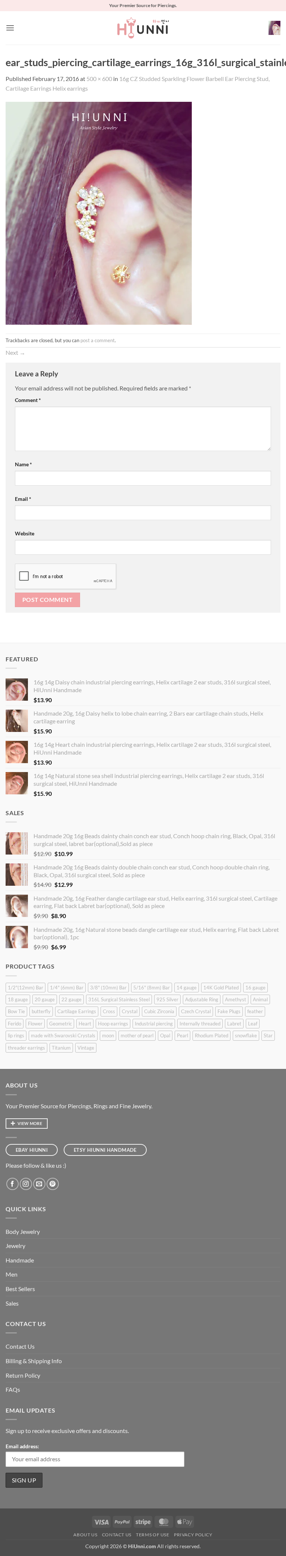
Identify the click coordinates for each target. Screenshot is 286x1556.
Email (23, 499)
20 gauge (45, 999)
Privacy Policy (193, 1534)
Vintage (85, 1048)
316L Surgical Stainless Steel (119, 999)
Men (12, 1274)
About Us (85, 1534)
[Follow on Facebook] (12, 1184)
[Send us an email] (39, 1184)
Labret (234, 1024)
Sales (12, 1303)
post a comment (97, 340)
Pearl (182, 1035)
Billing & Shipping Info (34, 1360)
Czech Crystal (196, 1011)
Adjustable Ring (201, 999)
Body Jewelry (23, 1231)
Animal (260, 999)
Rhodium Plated (211, 1035)
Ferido (14, 1024)
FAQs (13, 1389)
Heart (85, 1024)
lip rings (16, 1035)
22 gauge (71, 999)
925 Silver (167, 999)
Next (15, 352)
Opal (165, 1035)
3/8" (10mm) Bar (108, 988)
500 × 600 (99, 78)
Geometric (60, 1024)
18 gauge (18, 999)
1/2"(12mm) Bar (25, 988)
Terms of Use (152, 1534)
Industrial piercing (154, 1024)
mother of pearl (137, 1035)
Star (268, 1035)
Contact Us (20, 1346)
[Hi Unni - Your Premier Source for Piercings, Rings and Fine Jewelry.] (143, 27)
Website (24, 533)
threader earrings (26, 1048)
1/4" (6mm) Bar (66, 988)
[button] (10, 28)
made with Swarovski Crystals (63, 1035)
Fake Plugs (229, 1011)
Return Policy (23, 1375)
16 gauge (255, 988)
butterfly (41, 1011)
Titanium (61, 1048)
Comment (28, 400)
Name (23, 464)
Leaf (252, 1024)
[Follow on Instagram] (26, 1184)
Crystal (129, 1011)
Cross (109, 1011)
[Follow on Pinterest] (53, 1184)
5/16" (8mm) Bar (151, 988)
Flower (35, 1024)
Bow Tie (16, 1011)
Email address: (22, 1446)
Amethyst (235, 999)
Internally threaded (199, 1024)
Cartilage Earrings (76, 1011)
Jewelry (15, 1245)
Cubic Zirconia (159, 1011)
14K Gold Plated (221, 988)
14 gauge (187, 988)
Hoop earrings (113, 1024)
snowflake (246, 1035)
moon (108, 1035)
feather (255, 1011)
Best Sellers (20, 1288)
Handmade (20, 1260)
